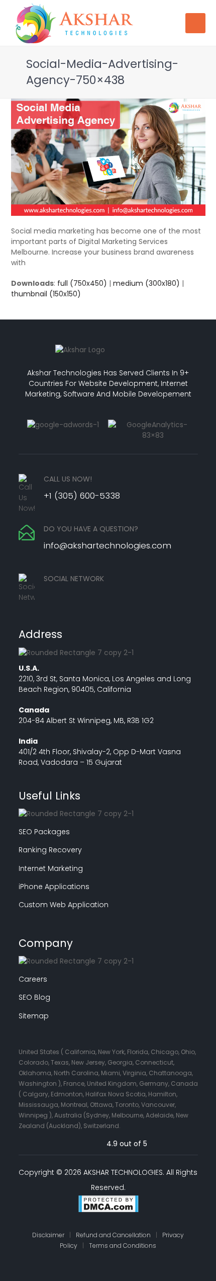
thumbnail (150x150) (46, 294)
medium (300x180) (146, 283)
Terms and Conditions (122, 1245)
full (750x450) (82, 283)
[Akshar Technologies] (74, 22)
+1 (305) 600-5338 (82, 496)
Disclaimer (48, 1235)
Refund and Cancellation (113, 1235)
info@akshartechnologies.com (107, 545)
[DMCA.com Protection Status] (108, 1205)
